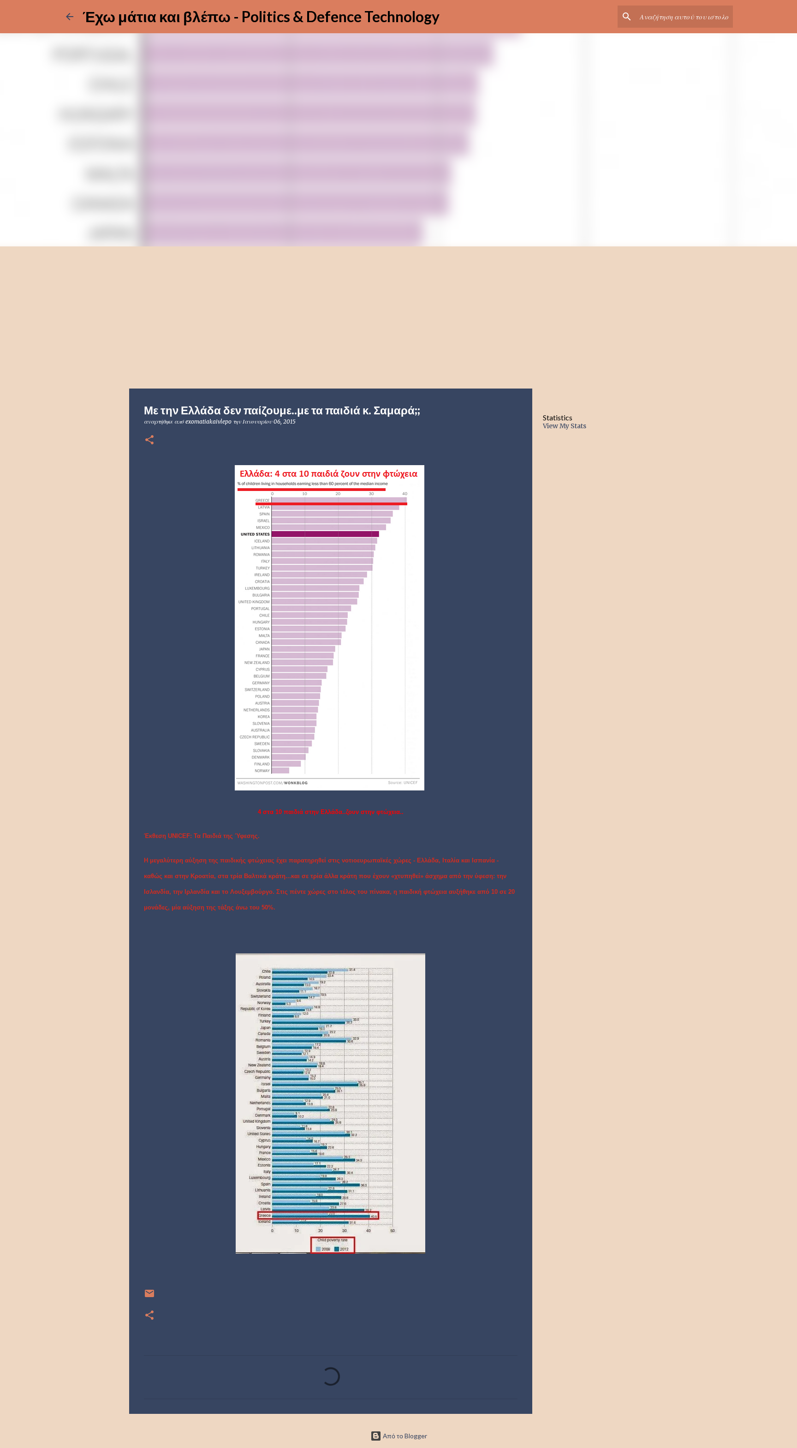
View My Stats (564, 426)
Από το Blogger (404, 1436)
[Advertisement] (398, 315)
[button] (149, 440)
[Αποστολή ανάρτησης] (149, 1296)
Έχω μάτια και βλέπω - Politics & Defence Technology (261, 16)
